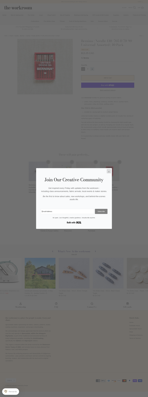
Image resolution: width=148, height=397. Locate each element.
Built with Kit (74, 222)
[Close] (109, 171)
